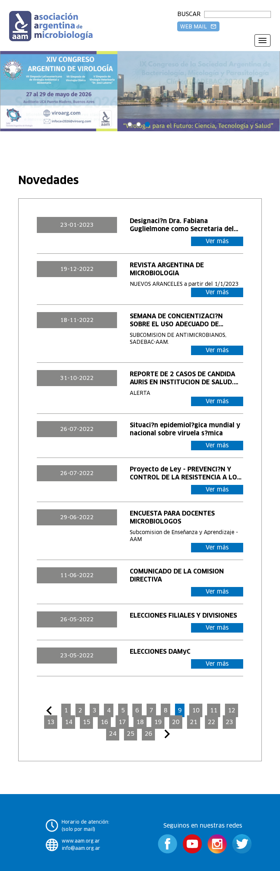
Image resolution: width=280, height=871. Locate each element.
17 (122, 722)
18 (140, 722)
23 (229, 722)
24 (112, 734)
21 (193, 722)
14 (68, 722)
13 (50, 722)
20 (175, 722)
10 (195, 710)
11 (213, 710)
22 (211, 722)
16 (104, 722)
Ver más (217, 241)
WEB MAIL (198, 26)
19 (158, 722)
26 (148, 734)
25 (130, 734)
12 (231, 710)
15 (86, 722)
